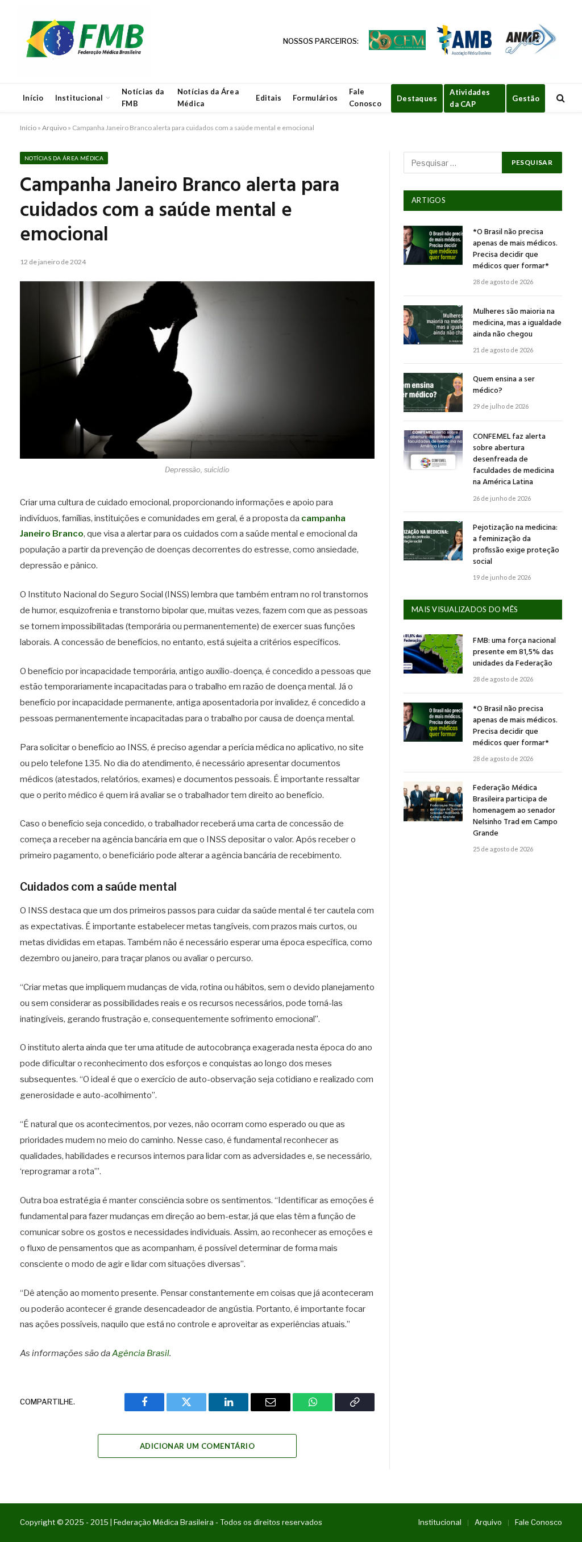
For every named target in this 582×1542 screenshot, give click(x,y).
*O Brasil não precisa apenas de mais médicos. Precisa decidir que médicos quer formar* (515, 249)
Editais (268, 97)
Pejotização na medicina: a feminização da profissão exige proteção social (516, 545)
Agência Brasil (140, 1353)
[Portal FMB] (84, 41)
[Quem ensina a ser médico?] (433, 392)
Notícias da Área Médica (208, 97)
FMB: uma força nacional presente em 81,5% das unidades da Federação (514, 652)
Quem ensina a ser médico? (504, 385)
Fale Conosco (365, 97)
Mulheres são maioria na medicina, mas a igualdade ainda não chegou (517, 323)
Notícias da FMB (143, 97)
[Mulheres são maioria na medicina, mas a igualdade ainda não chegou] (433, 324)
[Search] (559, 98)
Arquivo (54, 127)
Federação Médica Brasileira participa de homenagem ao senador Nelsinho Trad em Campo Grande (515, 811)
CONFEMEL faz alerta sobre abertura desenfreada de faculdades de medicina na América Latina (513, 459)
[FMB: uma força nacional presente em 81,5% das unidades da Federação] (433, 654)
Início (33, 97)
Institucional (79, 97)
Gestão (525, 98)
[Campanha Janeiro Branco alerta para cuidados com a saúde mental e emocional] (197, 370)
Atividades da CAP (470, 98)
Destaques (417, 98)
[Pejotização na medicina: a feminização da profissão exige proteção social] (433, 540)
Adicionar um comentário (197, 1445)
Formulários (315, 97)
